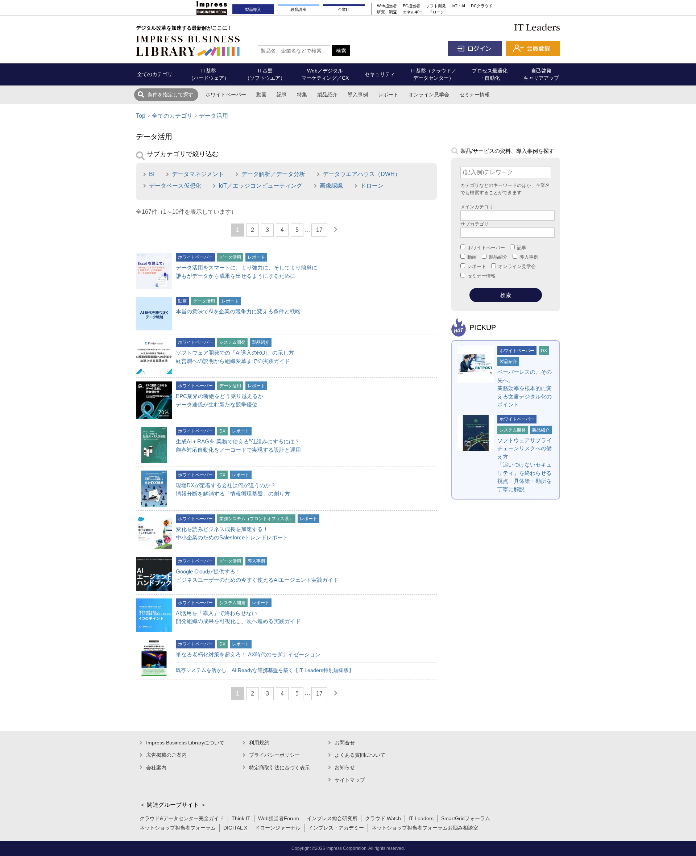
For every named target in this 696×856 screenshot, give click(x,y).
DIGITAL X (235, 828)
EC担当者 (411, 6)
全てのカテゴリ (172, 116)
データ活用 (213, 116)
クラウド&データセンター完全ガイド (182, 818)
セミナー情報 (474, 94)
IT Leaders (421, 818)
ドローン (436, 12)
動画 (261, 94)
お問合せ (345, 743)
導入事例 (358, 94)
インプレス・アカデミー (336, 828)
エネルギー (413, 12)
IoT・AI (458, 6)
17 (319, 230)
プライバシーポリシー (274, 755)
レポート (388, 94)
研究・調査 (387, 12)
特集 (302, 94)
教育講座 (298, 9)
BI (151, 174)
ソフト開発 (436, 6)
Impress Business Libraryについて (185, 743)
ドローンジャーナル (278, 828)
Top (140, 116)
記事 (282, 94)
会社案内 (156, 768)
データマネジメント (198, 174)
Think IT (241, 818)
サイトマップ (350, 780)
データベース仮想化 (175, 186)
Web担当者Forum (278, 818)
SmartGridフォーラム (465, 818)
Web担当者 (387, 6)
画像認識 (331, 186)
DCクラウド (482, 6)
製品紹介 (327, 94)
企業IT (343, 9)
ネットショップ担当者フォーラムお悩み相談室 (425, 828)
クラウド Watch (383, 818)
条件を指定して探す (170, 94)
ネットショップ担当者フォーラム (178, 828)
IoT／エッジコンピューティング (260, 186)
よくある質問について (360, 755)
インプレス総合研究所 (332, 818)
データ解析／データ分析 (273, 174)
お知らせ (345, 767)
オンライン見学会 (429, 94)
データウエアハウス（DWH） (362, 174)
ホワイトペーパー (226, 94)
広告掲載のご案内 (166, 755)
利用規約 (259, 743)
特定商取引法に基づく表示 (279, 768)
